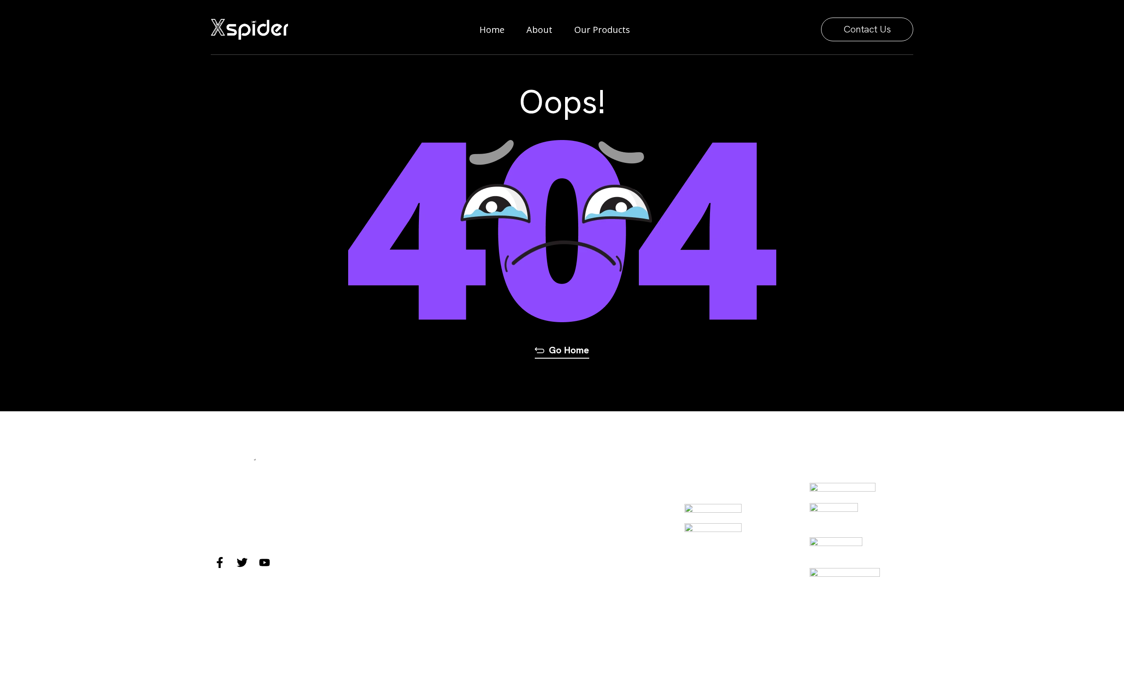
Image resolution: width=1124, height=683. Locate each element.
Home (491, 30)
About (539, 30)
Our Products (602, 30)
